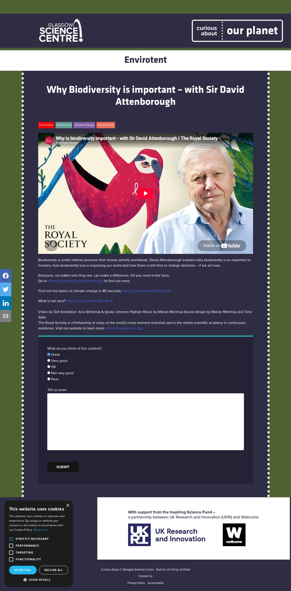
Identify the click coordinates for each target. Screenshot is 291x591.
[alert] (39, 543)
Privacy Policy (136, 583)
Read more (40, 530)
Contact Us (145, 576)
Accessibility (155, 583)
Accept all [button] (22, 570)
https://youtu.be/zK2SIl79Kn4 (89, 301)
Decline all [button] (53, 570)
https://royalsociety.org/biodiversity (75, 281)
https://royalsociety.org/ (124, 328)
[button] (38, 579)
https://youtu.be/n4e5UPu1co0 (147, 291)
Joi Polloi (184, 569)
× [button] (67, 505)
